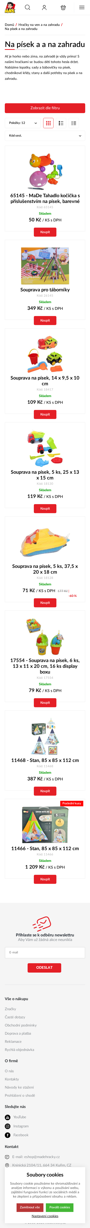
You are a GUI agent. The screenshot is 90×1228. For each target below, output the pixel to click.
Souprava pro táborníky (45, 290)
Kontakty (12, 1079)
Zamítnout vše (30, 1207)
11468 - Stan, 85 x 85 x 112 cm (45, 760)
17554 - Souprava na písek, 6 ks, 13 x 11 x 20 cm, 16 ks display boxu (45, 666)
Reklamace (13, 1042)
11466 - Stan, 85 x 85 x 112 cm (45, 848)
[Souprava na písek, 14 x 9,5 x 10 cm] (45, 354)
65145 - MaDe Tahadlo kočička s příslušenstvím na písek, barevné (45, 198)
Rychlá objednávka (19, 1050)
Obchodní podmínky (21, 1025)
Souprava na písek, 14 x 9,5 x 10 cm (45, 381)
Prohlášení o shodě (20, 1095)
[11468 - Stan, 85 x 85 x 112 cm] (45, 736)
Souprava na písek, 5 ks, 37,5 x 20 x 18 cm (45, 569)
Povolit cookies (59, 1207)
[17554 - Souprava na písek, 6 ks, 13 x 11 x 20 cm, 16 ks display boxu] (45, 637)
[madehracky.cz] (10, 7)
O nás (9, 1071)
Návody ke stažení (19, 1087)
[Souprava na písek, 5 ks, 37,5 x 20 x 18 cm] (45, 542)
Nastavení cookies (45, 1216)
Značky (10, 1009)
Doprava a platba (18, 1033)
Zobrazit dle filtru (45, 108)
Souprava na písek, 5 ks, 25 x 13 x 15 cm (45, 475)
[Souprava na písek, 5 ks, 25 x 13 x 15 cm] (45, 448)
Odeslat (44, 967)
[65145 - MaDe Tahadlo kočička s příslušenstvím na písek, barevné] (45, 172)
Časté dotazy (15, 1017)
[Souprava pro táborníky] (45, 266)
